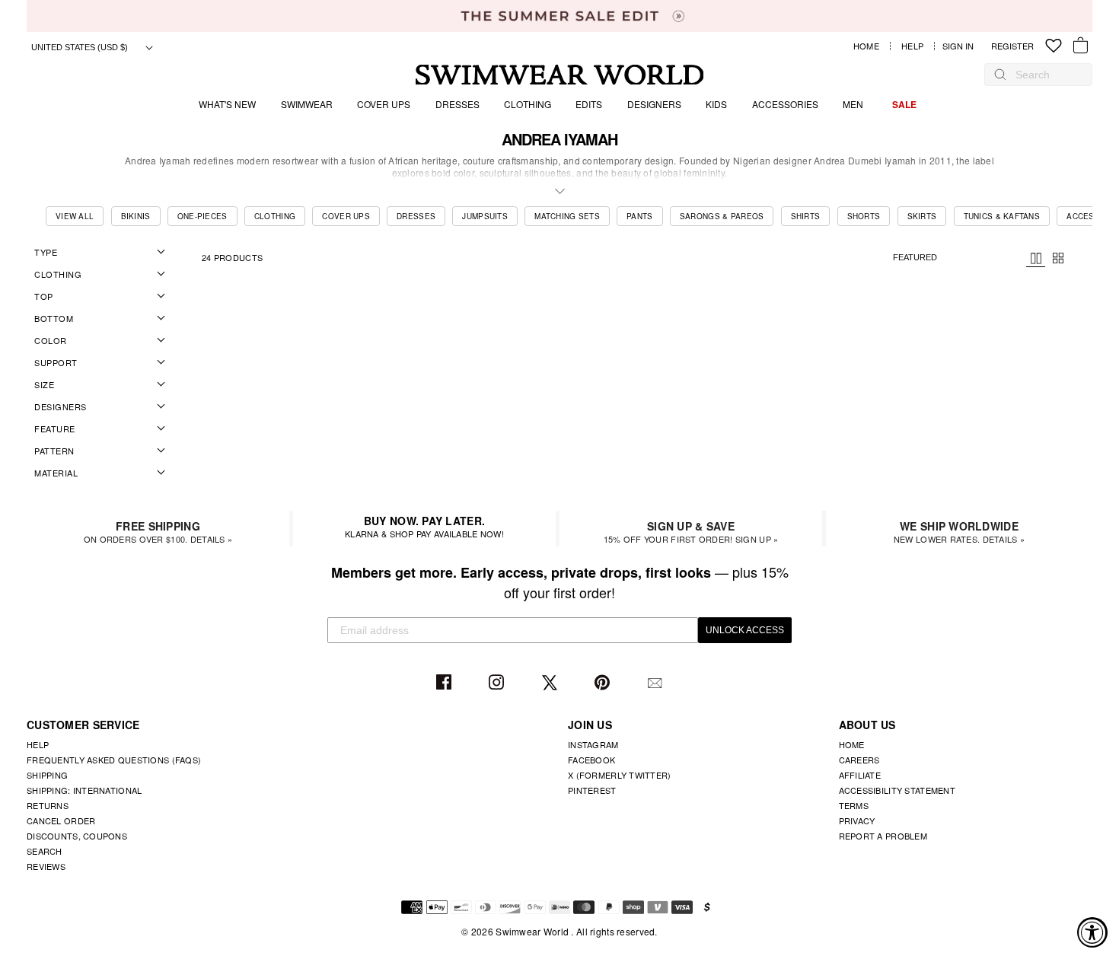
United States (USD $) (80, 47)
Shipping (47, 775)
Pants (639, 216)
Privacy (857, 820)
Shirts (806, 216)
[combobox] (1046, 74)
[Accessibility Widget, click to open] (1092, 932)
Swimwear (307, 103)
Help (912, 46)
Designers (654, 103)
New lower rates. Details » (959, 531)
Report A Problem (883, 836)
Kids (716, 103)
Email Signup (656, 683)
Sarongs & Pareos (722, 216)
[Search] (1000, 74)
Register (1012, 46)
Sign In (961, 46)
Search (44, 851)
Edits (588, 103)
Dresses (457, 103)
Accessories (785, 103)
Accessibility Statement (897, 790)
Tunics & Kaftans (1002, 216)
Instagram (498, 683)
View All (75, 216)
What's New (227, 103)
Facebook (445, 683)
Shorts (864, 216)
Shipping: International (84, 790)
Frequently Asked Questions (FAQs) (114, 760)
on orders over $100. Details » (158, 531)
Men (853, 103)
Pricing (1035, 258)
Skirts (922, 216)
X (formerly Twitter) (619, 775)
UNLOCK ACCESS (745, 630)
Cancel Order (61, 820)
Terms (854, 805)
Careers (859, 760)
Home (866, 46)
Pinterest (604, 683)
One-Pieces (202, 216)
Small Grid (1057, 258)
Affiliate (860, 775)
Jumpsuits (485, 216)
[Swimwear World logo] (560, 75)
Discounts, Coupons (77, 836)
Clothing (527, 103)
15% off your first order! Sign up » (691, 531)
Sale (904, 104)
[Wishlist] (1053, 46)
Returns (48, 805)
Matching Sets (567, 216)
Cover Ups (383, 103)
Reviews (46, 866)
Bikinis (136, 216)
